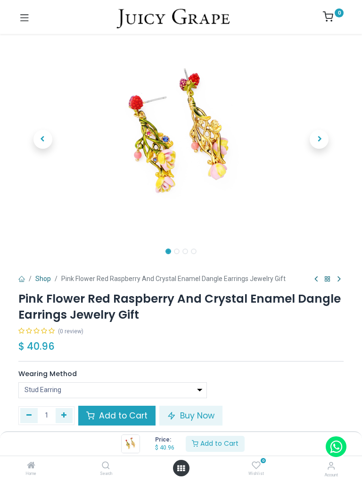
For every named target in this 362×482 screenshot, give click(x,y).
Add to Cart (218, 443)
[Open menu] (181, 468)
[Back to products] (327, 279)
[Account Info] (331, 465)
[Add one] (64, 415)
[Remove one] (29, 415)
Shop (43, 278)
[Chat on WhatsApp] (336, 446)
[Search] (105, 466)
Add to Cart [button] (122, 415)
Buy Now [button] (196, 415)
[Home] (31, 466)
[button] (42, 139)
